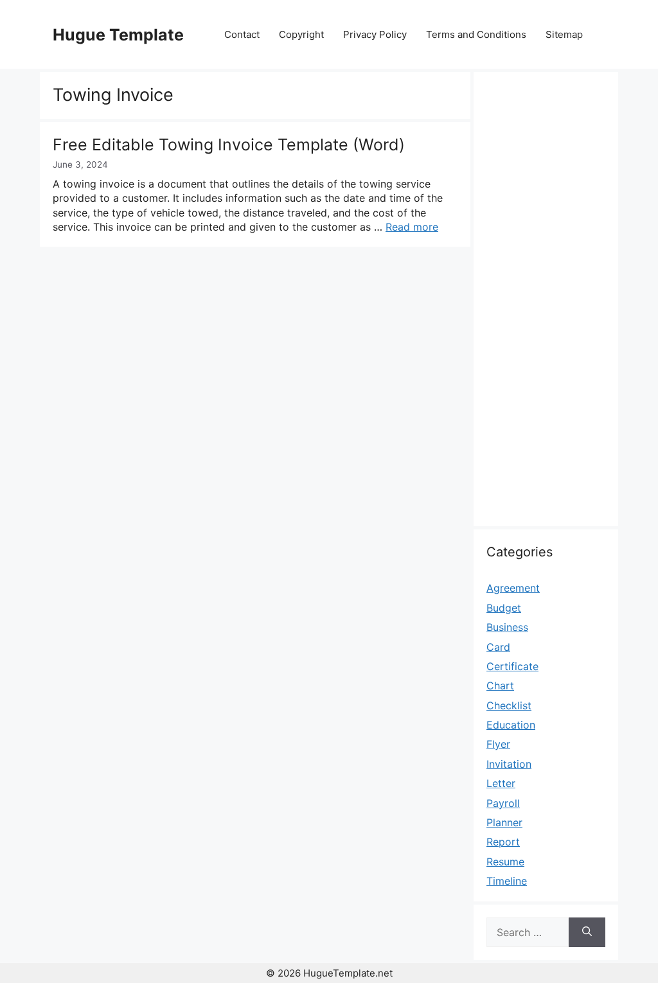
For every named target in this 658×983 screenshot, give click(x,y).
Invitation (508, 763)
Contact (242, 34)
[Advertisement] (545, 306)
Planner (504, 822)
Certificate (512, 666)
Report (503, 841)
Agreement (513, 587)
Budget (503, 607)
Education (510, 724)
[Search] (587, 932)
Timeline (506, 880)
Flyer (498, 744)
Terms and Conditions (476, 34)
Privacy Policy (375, 34)
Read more (412, 226)
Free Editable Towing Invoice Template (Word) (229, 144)
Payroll (503, 803)
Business (507, 627)
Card (498, 647)
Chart (500, 685)
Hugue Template (118, 34)
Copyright (301, 34)
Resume (505, 861)
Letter (500, 783)
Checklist (508, 705)
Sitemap (564, 34)
